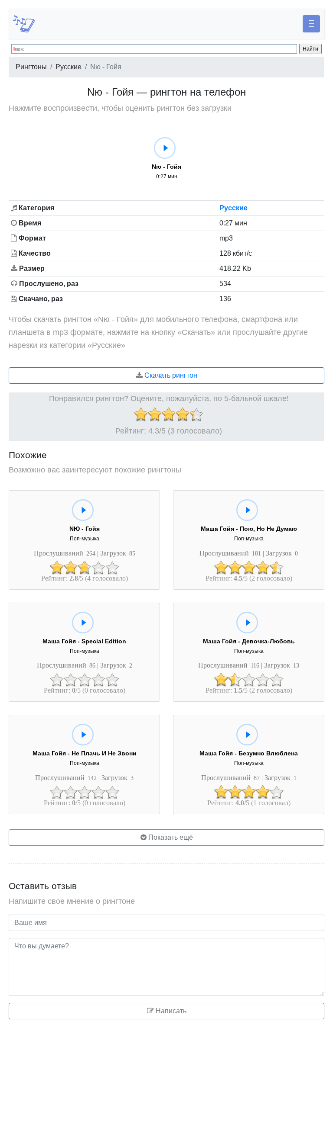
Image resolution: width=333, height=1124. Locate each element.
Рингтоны (31, 67)
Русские (69, 67)
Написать (170, 1011)
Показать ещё (170, 837)
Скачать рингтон (170, 375)
